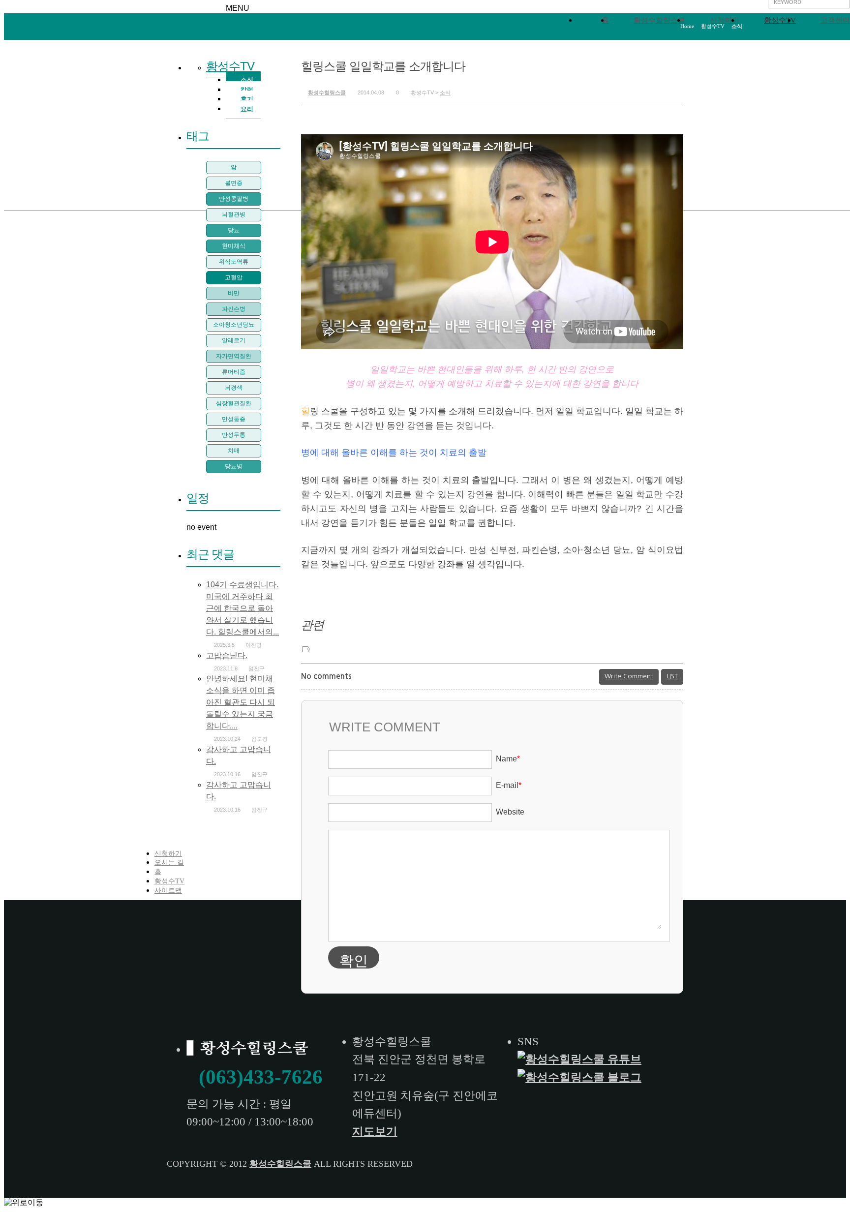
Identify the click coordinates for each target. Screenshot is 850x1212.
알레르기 (233, 340)
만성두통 (233, 434)
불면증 (234, 183)
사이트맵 (168, 890)
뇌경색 (234, 387)
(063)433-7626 (261, 1076)
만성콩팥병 (233, 198)
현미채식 (233, 245)
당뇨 (234, 230)
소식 (445, 92)
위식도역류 (233, 261)
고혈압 (234, 277)
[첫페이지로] (248, 1049)
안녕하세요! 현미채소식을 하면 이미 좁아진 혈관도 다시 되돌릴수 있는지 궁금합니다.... (240, 702)
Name (508, 759)
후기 (247, 99)
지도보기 (374, 1131)
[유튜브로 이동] (581, 1059)
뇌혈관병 (233, 214)
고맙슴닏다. (226, 655)
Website (510, 812)
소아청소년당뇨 (233, 324)
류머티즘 (233, 371)
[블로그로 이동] (581, 1077)
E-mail (508, 785)
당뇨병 (234, 466)
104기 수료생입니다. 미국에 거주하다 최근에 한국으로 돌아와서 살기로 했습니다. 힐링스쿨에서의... (242, 608)
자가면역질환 (233, 356)
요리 (247, 109)
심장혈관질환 (233, 403)
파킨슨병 (233, 308)
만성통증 (233, 419)
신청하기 (724, 20)
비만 (234, 293)
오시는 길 (169, 862)
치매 (234, 450)
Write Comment (629, 676)
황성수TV (780, 20)
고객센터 (835, 20)
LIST (672, 676)
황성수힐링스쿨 (659, 20)
